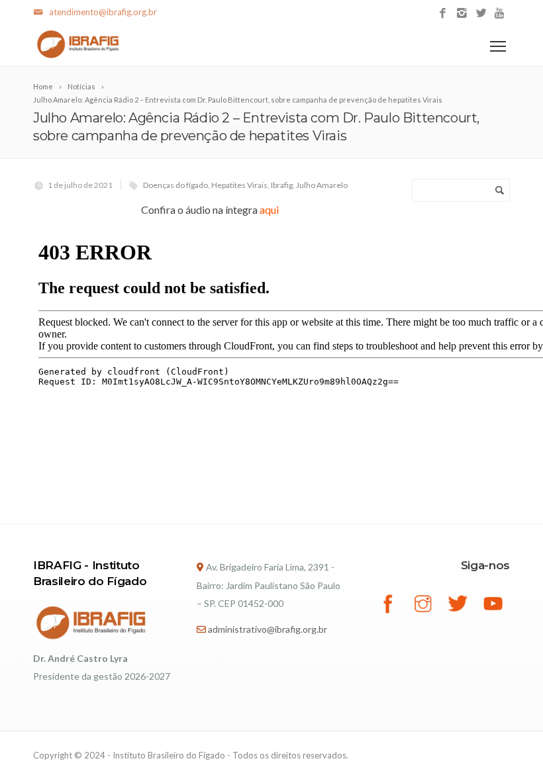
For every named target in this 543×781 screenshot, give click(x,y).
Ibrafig (282, 185)
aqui (269, 209)
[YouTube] (500, 13)
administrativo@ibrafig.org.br (267, 629)
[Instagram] (461, 13)
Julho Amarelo (322, 185)
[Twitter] (481, 13)
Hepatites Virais (239, 185)
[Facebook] (442, 13)
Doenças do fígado (175, 185)
